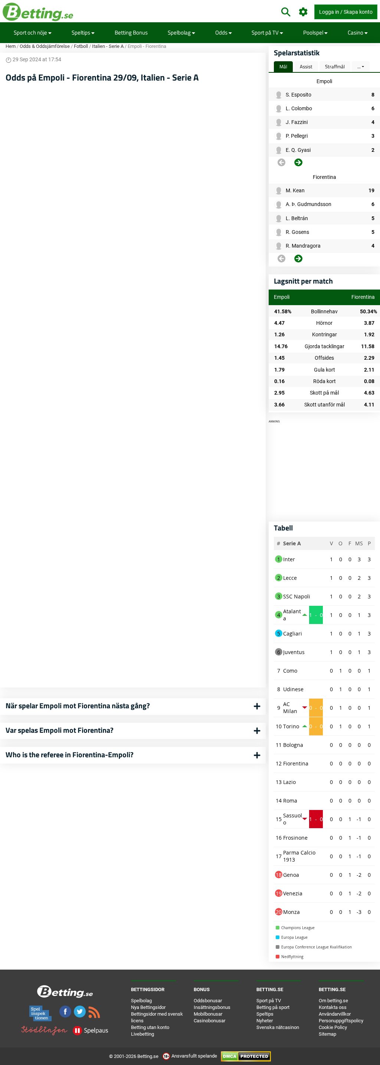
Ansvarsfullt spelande (194, 1056)
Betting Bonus (131, 32)
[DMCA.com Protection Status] (246, 1056)
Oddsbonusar (208, 1000)
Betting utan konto (150, 1027)
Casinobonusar (209, 1020)
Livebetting (142, 1034)
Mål (283, 66)
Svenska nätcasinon (277, 1027)
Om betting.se (333, 1000)
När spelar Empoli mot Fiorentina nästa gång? (78, 705)
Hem (11, 46)
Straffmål (335, 66)
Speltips (81, 32)
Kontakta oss (333, 1007)
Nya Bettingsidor (148, 1007)
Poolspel (313, 32)
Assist (306, 66)
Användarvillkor (335, 1014)
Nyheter (264, 1020)
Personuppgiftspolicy (341, 1020)
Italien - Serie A (108, 46)
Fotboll (81, 46)
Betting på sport (272, 1007)
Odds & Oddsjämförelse (45, 46)
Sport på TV (266, 32)
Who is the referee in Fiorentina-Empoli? (70, 754)
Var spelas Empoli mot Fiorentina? (60, 730)
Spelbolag (180, 32)
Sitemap (327, 1034)
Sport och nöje (31, 32)
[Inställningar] (303, 12)
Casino (356, 32)
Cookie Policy (333, 1027)
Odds (222, 32)
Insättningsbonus (212, 1007)
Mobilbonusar (208, 1014)
